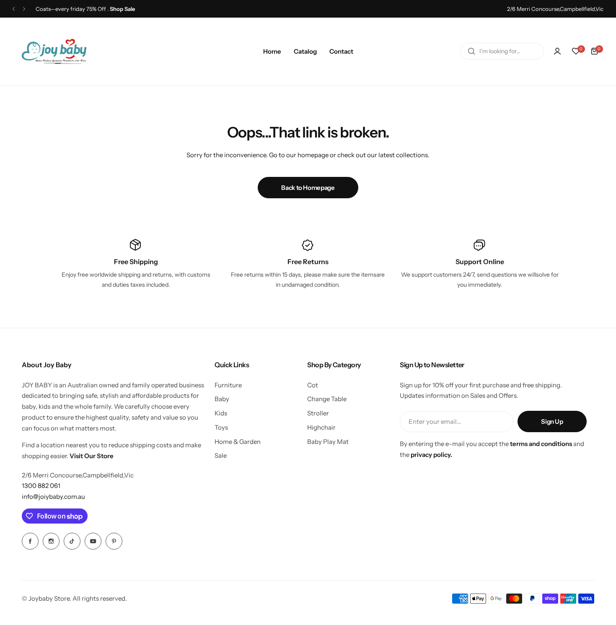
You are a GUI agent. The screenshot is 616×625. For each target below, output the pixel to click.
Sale (221, 455)
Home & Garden (238, 442)
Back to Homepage (307, 188)
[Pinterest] (114, 541)
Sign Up (552, 421)
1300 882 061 (41, 486)
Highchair (321, 427)
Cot (312, 385)
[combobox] (502, 51)
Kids (221, 413)
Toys (221, 427)
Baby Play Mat (328, 442)
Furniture (228, 385)
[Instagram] (51, 541)
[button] (14, 9)
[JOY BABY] (54, 51)
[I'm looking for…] (471, 51)
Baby (222, 399)
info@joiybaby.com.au (53, 497)
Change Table (327, 399)
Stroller (318, 413)
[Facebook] (30, 541)
